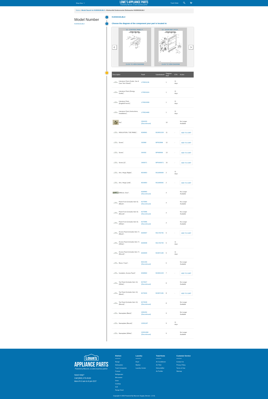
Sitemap (179, 371)
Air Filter (159, 365)
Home (78, 10)
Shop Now (79, 3)
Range (117, 362)
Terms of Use (180, 368)
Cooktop (118, 384)
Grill (116, 387)
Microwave (118, 377)
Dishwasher (119, 365)
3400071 (144, 162)
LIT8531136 (145, 82)
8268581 (144, 132)
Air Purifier (159, 371)
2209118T (144, 323)
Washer (138, 365)
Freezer (117, 371)
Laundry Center (141, 368)
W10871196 (160, 293)
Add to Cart (186, 132)
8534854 (144, 182)
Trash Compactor (121, 368)
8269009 (144, 253)
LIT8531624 (145, 92)
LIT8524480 (145, 112)
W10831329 (160, 132)
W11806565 (160, 182)
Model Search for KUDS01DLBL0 (93, 10)
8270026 (144, 293)
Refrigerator (119, 374)
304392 (143, 152)
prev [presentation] (114, 47)
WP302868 (159, 142)
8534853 (144, 172)
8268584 (144, 273)
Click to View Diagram (135, 64)
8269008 (144, 243)
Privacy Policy (181, 365)
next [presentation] (191, 47)
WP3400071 (160, 162)
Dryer (137, 362)
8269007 (144, 233)
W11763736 (160, 233)
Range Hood (119, 390)
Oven (117, 380)
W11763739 (160, 243)
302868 (143, 142)
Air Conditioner (161, 362)
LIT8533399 (145, 102)
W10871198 (160, 253)
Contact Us (180, 362)
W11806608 (160, 172)
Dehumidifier (160, 368)
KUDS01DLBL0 (79, 24)
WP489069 (159, 152)
